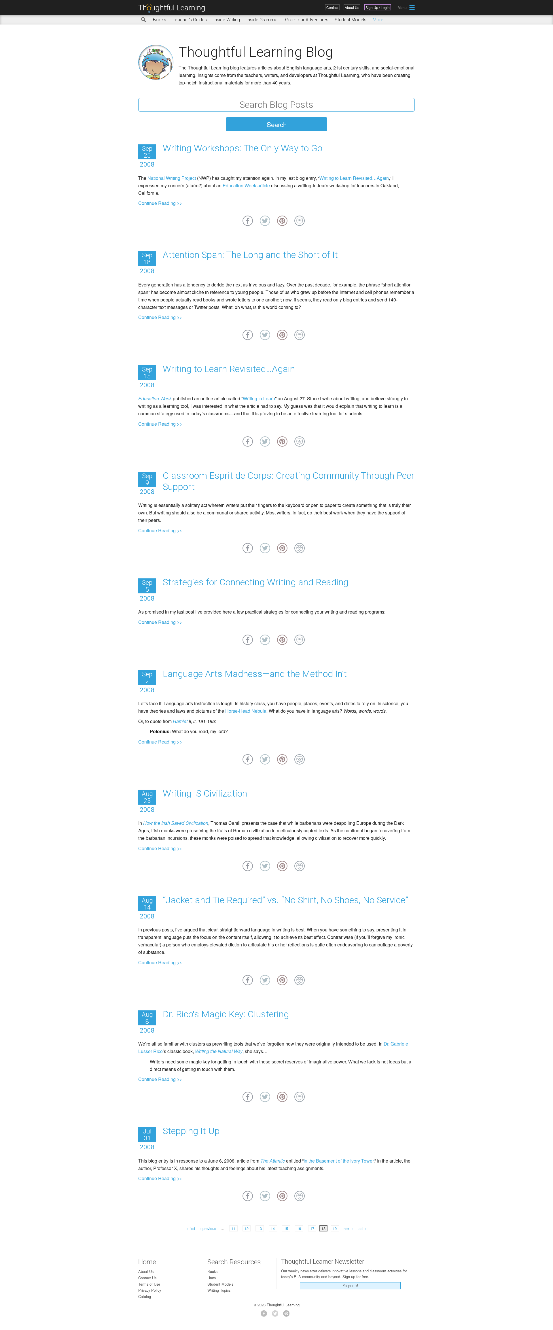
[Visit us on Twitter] (277, 1315)
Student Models (350, 19)
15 (286, 1228)
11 (234, 1228)
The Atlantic (272, 1160)
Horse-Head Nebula (245, 711)
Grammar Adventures (306, 19)
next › (348, 1228)
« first (190, 1228)
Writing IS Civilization (205, 793)
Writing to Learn (259, 398)
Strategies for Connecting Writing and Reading (256, 582)
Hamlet (180, 721)
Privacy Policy (149, 1290)
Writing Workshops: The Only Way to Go (242, 148)
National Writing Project (171, 178)
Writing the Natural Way (219, 1051)
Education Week (155, 398)
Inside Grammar (262, 19)
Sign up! (350, 1286)
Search (143, 19)
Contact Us (147, 1277)
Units (211, 1277)
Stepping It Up (191, 1130)
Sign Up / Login (377, 7)
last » (362, 1228)
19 (335, 1228)
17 (312, 1228)
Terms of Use (149, 1284)
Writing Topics (218, 1290)
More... (380, 19)
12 (247, 1228)
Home (147, 1262)
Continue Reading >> (160, 203)
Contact (332, 7)
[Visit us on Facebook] (265, 1315)
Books (159, 19)
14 (273, 1228)
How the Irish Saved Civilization (175, 823)
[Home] (173, 8)
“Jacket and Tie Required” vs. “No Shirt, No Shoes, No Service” (285, 900)
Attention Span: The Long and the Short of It (250, 254)
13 (260, 1228)
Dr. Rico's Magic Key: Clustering (226, 1014)
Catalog (144, 1296)
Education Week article (246, 185)
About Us (352, 7)
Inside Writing (226, 19)
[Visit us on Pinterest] (288, 1315)
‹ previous (208, 1228)
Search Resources (234, 1262)
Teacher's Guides (190, 19)
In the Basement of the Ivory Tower (339, 1160)
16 (299, 1228)
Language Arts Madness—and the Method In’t (255, 673)
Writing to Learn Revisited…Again (354, 178)
